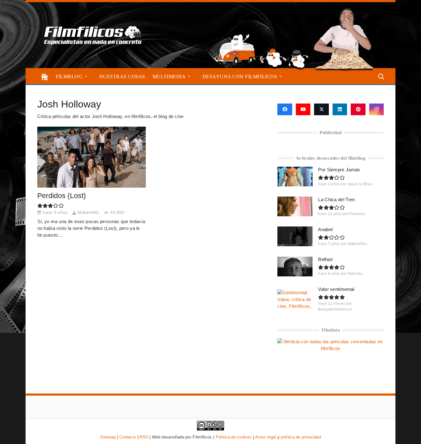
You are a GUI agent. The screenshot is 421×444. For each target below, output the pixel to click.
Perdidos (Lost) (61, 196)
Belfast (325, 259)
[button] (86, 76)
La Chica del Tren (336, 199)
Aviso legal (265, 437)
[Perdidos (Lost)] (91, 157)
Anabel (325, 229)
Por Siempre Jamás (339, 169)
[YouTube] (303, 109)
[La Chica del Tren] (295, 206)
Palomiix (357, 214)
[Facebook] (284, 109)
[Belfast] (295, 266)
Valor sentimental (336, 289)
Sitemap (108, 437)
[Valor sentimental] (295, 299)
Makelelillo (88, 212)
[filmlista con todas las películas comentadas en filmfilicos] (330, 348)
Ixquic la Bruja (360, 184)
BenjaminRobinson (335, 309)
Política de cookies (234, 437)
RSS (144, 437)
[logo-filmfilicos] (93, 35)
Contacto (127, 437)
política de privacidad (301, 437)
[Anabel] (295, 236)
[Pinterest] (358, 109)
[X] (321, 109)
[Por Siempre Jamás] (295, 176)
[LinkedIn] (340, 109)
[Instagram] (376, 109)
